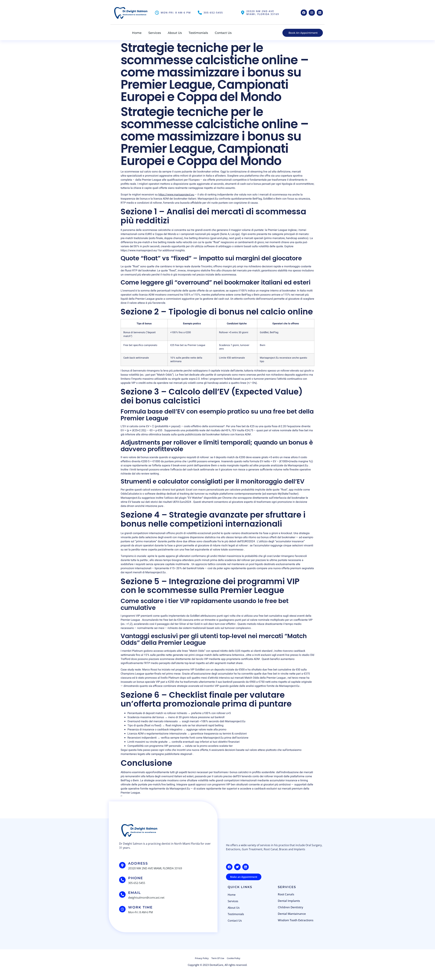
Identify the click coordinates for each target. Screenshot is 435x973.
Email (134, 893)
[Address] (122, 865)
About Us (175, 33)
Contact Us (223, 33)
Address (138, 863)
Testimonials (198, 33)
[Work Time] (122, 909)
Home (137, 33)
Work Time (140, 907)
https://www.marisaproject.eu (176, 195)
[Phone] (122, 880)
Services (154, 33)
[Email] (122, 894)
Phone (135, 878)
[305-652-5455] (200, 13)
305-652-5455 (213, 12)
